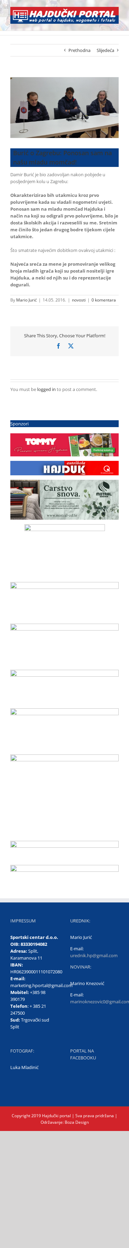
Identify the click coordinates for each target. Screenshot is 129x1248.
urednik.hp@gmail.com (94, 955)
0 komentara (104, 300)
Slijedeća (105, 50)
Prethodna (79, 50)
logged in (46, 389)
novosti (79, 300)
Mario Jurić (26, 300)
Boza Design (76, 1122)
